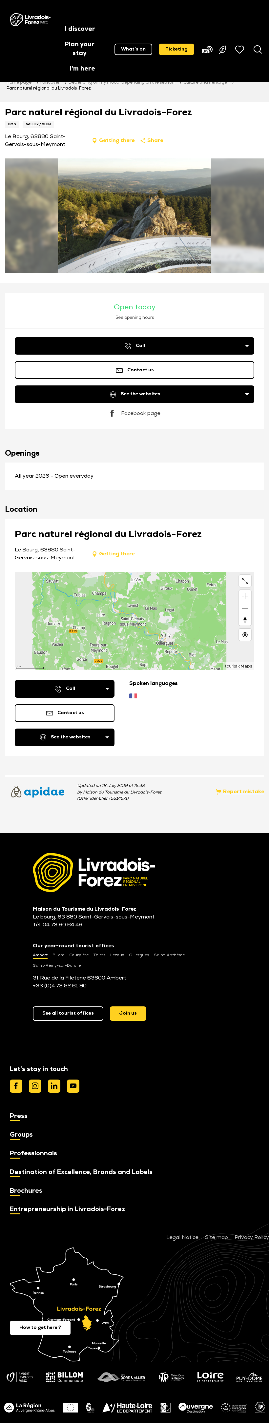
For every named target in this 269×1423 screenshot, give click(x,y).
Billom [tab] (58, 955)
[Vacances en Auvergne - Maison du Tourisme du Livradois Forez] (30, 19)
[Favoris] (240, 49)
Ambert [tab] (40, 955)
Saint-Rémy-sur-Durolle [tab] (57, 966)
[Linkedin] (54, 1086)
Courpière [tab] (79, 955)
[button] (80, 29)
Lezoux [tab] (117, 955)
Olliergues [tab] (139, 955)
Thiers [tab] (99, 955)
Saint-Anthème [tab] (169, 955)
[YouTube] (73, 1086)
